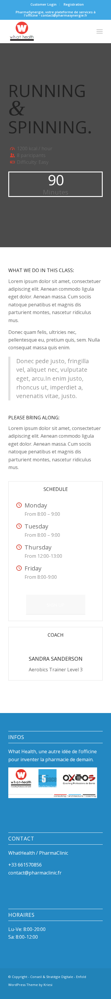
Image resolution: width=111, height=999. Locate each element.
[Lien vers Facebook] (80, 991)
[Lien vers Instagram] (89, 991)
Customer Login (43, 4)
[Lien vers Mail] (98, 991)
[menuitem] (44, 4)
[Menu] (99, 31)
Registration (74, 4)
